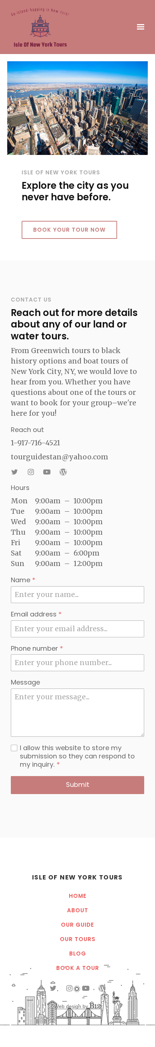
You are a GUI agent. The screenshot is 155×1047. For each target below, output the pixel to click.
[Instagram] (30, 472)
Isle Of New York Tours (77, 877)
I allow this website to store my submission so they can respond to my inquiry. (77, 756)
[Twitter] (14, 472)
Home (78, 896)
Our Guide (77, 925)
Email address (36, 614)
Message (25, 682)
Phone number (37, 649)
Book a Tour (77, 968)
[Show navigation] (138, 27)
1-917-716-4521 (35, 442)
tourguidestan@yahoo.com (59, 457)
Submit (77, 784)
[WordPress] (63, 472)
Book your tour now (69, 229)
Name (23, 580)
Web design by (71, 1006)
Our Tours (78, 939)
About (77, 910)
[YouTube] (46, 472)
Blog (77, 953)
